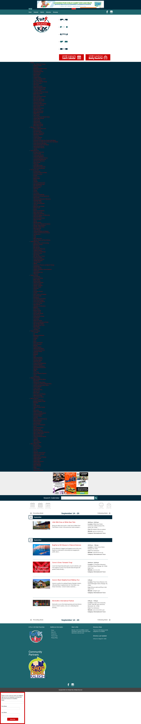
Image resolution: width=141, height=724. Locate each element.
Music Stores (36, 392)
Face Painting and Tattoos (39, 298)
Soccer (35, 426)
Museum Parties (37, 310)
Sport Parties (36, 326)
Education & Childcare (35, 127)
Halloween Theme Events (39, 452)
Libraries (35, 205)
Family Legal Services (38, 155)
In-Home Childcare (37, 137)
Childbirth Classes (37, 250)
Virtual (34, 375)
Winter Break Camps (38, 125)
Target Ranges (36, 229)
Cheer (34, 404)
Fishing (35, 190)
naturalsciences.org (98, 552)
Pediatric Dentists (37, 268)
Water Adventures (37, 238)
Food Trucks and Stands (39, 301)
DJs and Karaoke (37, 295)
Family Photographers (38, 156)
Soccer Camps (36, 106)
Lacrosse (35, 417)
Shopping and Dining (35, 378)
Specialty (35, 369)
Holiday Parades (37, 458)
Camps (32, 62)
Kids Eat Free (36, 391)
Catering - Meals (37, 287)
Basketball (35, 402)
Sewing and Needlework (39, 366)
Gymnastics (36, 410)
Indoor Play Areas (37, 202)
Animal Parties (36, 276)
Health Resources (34, 241)
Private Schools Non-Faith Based (41, 144)
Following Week (103, 513)
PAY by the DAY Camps (38, 99)
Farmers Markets (37, 386)
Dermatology (36, 254)
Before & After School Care (39, 128)
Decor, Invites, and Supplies (39, 294)
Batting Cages (36, 178)
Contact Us (53, 634)
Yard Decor (36, 329)
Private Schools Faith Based (39, 143)
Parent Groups (36, 162)
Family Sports (36, 405)
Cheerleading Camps (38, 71)
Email (2, 700)
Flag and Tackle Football (39, 407)
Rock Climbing (36, 423)
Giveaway (55, 12)
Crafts (34, 339)
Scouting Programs (37, 364)
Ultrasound (35, 273)
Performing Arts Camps (38, 100)
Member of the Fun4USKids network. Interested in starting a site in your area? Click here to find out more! (81, 631)
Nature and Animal (37, 357)
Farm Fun (35, 451)
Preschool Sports (37, 422)
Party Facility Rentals (38, 313)
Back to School (36, 445)
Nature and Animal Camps (39, 96)
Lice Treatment (36, 262)
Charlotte (74, 9)
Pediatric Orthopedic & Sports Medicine (42, 269)
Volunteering (36, 376)
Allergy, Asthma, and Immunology (41, 243)
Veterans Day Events (38, 470)
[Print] (101, 505)
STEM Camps (36, 114)
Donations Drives (37, 446)
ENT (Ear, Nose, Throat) (39, 256)
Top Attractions (36, 234)
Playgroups (36, 163)
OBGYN (35, 263)
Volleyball (35, 439)
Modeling (35, 354)
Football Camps (37, 77)
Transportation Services (38, 147)
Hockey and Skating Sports (39, 413)
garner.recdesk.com (98, 531)
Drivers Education (37, 344)
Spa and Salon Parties (38, 323)
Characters (36, 288)
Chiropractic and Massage (39, 251)
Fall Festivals (36, 448)
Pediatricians (36, 271)
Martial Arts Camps (37, 93)
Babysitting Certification (38, 335)
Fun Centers (36, 193)
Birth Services (36, 247)
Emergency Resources (38, 152)
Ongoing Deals (36, 463)
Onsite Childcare (37, 139)
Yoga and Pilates (37, 442)
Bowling (35, 180)
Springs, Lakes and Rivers (39, 225)
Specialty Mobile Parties (39, 325)
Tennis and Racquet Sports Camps (41, 117)
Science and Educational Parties (40, 322)
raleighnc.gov (96, 590)
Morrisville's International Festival (63, 601)
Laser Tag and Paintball (38, 203)
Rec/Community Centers (39, 218)
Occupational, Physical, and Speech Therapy (43, 265)
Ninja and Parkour (37, 420)
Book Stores (36, 380)
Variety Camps (36, 120)
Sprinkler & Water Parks (38, 227)
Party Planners (36, 314)
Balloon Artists (36, 279)
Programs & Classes (35, 331)
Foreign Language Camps (39, 78)
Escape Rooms (36, 187)
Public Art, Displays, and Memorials (41, 215)
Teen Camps (36, 115)
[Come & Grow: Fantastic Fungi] (41, 567)
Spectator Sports (37, 222)
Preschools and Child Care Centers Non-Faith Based (45, 141)
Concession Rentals (38, 291)
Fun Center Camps (37, 80)
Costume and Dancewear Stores (41, 385)
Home (30, 12)
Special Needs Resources (39, 166)
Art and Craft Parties (38, 278)
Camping (35, 181)
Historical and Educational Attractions (42, 199)
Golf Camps (36, 84)
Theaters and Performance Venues (41, 232)
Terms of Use (54, 636)
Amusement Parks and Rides (40, 172)
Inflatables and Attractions (39, 306)
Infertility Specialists (38, 260)
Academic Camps (37, 65)
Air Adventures (36, 171)
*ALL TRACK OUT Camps (39, 64)
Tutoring (35, 149)
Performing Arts (37, 361)
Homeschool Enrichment (39, 350)
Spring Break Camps (38, 112)
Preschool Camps (37, 102)
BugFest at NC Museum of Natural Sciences (66, 545)
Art (34, 334)
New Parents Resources (39, 161)
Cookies (35, 292)
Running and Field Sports (39, 424)
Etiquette (35, 345)
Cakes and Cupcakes (38, 282)
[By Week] (40, 505)
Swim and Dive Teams (38, 433)
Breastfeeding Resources (39, 249)
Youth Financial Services (39, 168)
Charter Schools (37, 130)
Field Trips (35, 188)
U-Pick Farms (36, 468)
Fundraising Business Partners (40, 158)
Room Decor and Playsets (39, 394)
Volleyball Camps (37, 122)
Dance (34, 341)
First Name (4, 706)
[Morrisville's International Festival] (41, 602)
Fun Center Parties (37, 303)
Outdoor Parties (37, 312)
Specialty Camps (37, 109)
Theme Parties (36, 328)
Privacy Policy (54, 637)
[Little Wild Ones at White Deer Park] (41, 525)
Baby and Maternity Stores (39, 379)
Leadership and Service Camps (40, 92)
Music (34, 356)
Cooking (35, 338)
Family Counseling (37, 257)
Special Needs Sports (38, 427)
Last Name (4, 712)
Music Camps (36, 95)
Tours (34, 235)
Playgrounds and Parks (38, 213)
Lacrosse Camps (37, 90)
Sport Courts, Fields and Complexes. (42, 224)
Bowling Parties (37, 281)
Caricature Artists (37, 284)
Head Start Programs (38, 134)
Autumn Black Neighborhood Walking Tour (66, 580)
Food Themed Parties (38, 300)
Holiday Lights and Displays (39, 457)
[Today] (48, 505)
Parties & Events (34, 275)
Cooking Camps (37, 73)
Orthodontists (36, 266)
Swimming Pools (37, 228)
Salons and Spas (37, 219)
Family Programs (37, 347)
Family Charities (37, 153)
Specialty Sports (37, 429)
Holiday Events (36, 455)
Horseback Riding (37, 416)
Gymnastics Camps (37, 86)
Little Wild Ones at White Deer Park (63, 522)
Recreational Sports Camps (39, 103)
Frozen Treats (36, 388)
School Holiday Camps (38, 105)
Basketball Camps (37, 70)
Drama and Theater (38, 342)
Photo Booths (36, 317)
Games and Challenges (38, 194)
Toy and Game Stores (38, 397)
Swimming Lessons (37, 435)
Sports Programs (34, 398)
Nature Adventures (37, 212)
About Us (53, 632)
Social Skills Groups (38, 165)
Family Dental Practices (38, 259)
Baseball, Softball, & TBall (39, 401)
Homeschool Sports (38, 414)
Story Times (36, 372)
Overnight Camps (37, 98)
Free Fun (35, 191)
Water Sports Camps (38, 124)
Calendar (36, 12)
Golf (34, 408)
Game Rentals (36, 304)
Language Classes (37, 351)
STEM (34, 370)
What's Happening (34, 444)
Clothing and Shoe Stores (39, 382)
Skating (35, 221)
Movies (35, 209)
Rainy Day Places (37, 216)
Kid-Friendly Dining (37, 389)
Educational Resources (38, 133)
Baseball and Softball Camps (40, 68)
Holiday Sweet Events (38, 461)
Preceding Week (38, 513)
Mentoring (35, 353)
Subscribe (12, 719)
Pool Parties (36, 319)
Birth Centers (36, 246)
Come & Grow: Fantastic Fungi (62, 562)
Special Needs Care (38, 272)
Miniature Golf (36, 207)
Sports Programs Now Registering (41, 432)
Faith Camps (36, 76)
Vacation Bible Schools (38, 118)
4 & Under (35, 332)
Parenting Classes (37, 360)
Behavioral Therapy (38, 244)
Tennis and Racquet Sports (39, 436)
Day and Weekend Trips (39, 184)
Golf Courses (36, 197)
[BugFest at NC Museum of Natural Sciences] (41, 549)
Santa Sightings (37, 464)
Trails (34, 237)
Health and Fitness (37, 411)
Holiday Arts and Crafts (38, 454)
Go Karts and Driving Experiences (41, 196)
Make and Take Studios (38, 206)
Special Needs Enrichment (39, 367)
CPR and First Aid (37, 253)
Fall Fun (35, 449)
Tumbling (35, 438)
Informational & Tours (100, 533)
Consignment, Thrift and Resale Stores (42, 383)
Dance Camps (36, 74)
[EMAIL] (109, 505)
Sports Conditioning (38, 430)
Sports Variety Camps (38, 111)
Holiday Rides (36, 460)
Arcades (35, 175)
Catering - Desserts (37, 285)
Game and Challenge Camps (40, 81)
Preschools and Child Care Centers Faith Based (44, 140)
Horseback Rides (37, 200)
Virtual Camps (36, 121)
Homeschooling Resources (39, 159)
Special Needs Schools (38, 146)
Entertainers (36, 297)
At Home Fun (36, 177)
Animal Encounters (37, 174)
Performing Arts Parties (38, 316)
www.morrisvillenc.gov (99, 610)
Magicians (35, 307)
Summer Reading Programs (39, 373)
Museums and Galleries (38, 210)
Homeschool (36, 136)
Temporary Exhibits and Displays (41, 231)
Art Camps (35, 67)
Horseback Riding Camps (39, 89)
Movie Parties (36, 309)
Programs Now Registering (39, 363)
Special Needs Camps (38, 108)
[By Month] (32, 505)
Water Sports (36, 441)
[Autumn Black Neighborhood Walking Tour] (41, 583)
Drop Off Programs (37, 131)
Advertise (48, 12)
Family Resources (34, 150)
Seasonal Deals (37, 465)
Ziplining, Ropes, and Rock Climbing (41, 240)
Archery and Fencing (38, 400)
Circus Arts (35, 336)
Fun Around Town (34, 169)
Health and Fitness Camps (39, 87)
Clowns (35, 290)
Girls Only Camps (37, 83)
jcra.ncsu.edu (96, 570)
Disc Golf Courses (37, 185)
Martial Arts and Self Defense (40, 419)
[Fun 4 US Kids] (42, 24)
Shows (34, 467)
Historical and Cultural (38, 348)
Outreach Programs (38, 358)
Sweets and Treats (37, 395)
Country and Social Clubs (39, 183)
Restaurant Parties (37, 320)
